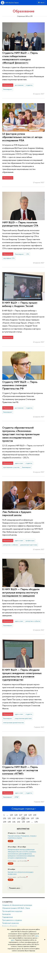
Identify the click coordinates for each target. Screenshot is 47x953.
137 (32, 818)
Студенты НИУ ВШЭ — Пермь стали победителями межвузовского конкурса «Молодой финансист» (20, 57)
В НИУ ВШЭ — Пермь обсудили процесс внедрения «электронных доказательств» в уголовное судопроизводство (22, 674)
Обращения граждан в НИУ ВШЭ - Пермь (16, 908)
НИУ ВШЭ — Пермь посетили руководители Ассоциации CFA (20, 224)
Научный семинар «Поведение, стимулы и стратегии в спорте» (22, 837)
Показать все (14, 888)
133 (14, 818)
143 (23, 822)
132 (9, 818)
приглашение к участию (11, 467)
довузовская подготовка (28, 545)
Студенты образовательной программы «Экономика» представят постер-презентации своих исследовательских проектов (21, 434)
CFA (27, 254)
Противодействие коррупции (12, 911)
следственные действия (23, 718)
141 (14, 822)
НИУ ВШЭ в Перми (12, 2)
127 (20, 815)
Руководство (6, 914)
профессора (30, 540)
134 (18, 818)
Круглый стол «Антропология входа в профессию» (20, 873)
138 (37, 818)
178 (36, 822)
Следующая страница (23, 808)
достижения (19, 85)
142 (18, 822)
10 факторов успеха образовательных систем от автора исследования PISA (22, 137)
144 (28, 822)
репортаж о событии (10, 545)
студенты (29, 85)
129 (30, 815)
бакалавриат (7, 89)
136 (27, 818)
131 (4, 818)
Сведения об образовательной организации (17, 905)
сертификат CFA (9, 258)
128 (25, 815)
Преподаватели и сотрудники (12, 920)
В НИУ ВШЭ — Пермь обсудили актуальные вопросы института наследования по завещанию (20, 592)
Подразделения (7, 917)
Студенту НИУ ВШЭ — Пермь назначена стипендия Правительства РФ (19, 385)
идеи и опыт (19, 463)
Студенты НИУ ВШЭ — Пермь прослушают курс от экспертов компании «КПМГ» (20, 770)
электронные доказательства (13, 722)
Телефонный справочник (10, 923)
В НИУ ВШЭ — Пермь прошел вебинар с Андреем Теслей (19, 304)
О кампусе (7, 902)
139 (4, 822)
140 (9, 822)
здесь (37, 936)
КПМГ (17, 797)
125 (11, 815)
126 (16, 815)
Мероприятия (23, 829)
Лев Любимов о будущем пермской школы (16, 513)
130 (34, 815)
